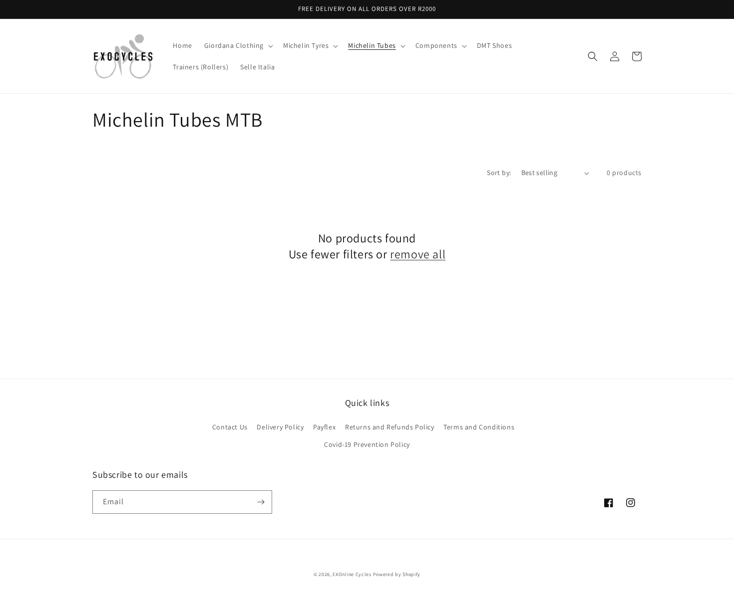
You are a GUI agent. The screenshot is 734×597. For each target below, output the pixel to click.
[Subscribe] (261, 502)
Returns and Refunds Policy (389, 426)
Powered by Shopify (397, 574)
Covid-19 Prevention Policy (367, 444)
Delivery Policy (280, 426)
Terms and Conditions (478, 426)
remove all (417, 254)
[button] (237, 45)
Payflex (324, 426)
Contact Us (230, 426)
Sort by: (499, 172)
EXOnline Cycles (352, 574)
